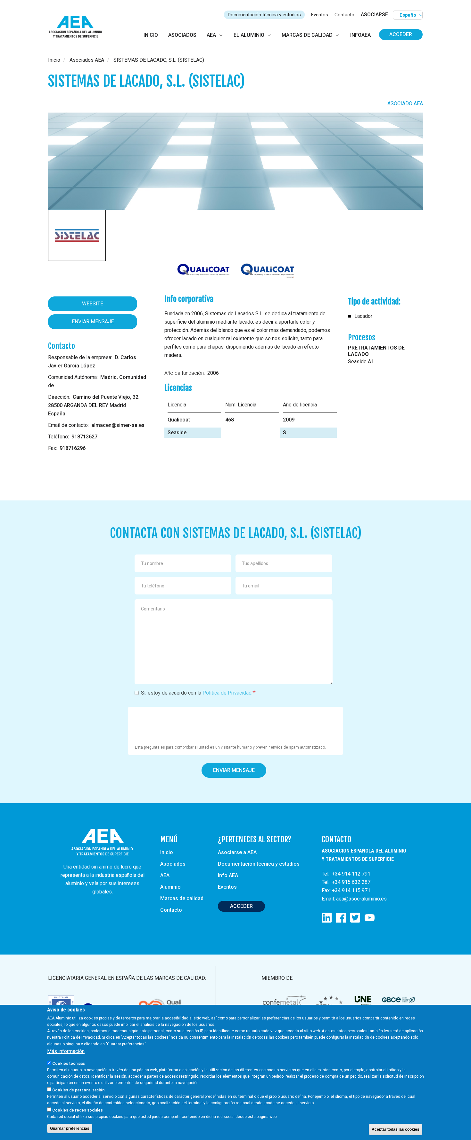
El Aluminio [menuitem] (249, 35)
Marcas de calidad (181, 898)
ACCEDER (241, 906)
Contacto (344, 15)
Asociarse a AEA (237, 852)
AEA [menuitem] (211, 35)
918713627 (84, 437)
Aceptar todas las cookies (395, 1129)
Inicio (54, 60)
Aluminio (170, 887)
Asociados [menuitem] (182, 35)
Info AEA (228, 875)
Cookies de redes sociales (77, 1110)
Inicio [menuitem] (151, 35)
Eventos (319, 15)
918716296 (73, 448)
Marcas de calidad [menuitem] (307, 35)
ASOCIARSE (374, 15)
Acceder (400, 34)
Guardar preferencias (69, 1128)
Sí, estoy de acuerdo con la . (196, 693)
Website (92, 304)
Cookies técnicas (68, 1063)
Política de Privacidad (227, 693)
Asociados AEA (87, 60)
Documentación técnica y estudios (264, 15)
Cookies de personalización (78, 1090)
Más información (66, 1051)
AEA (164, 875)
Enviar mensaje (93, 321)
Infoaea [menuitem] (360, 35)
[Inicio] (78, 27)
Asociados (173, 864)
